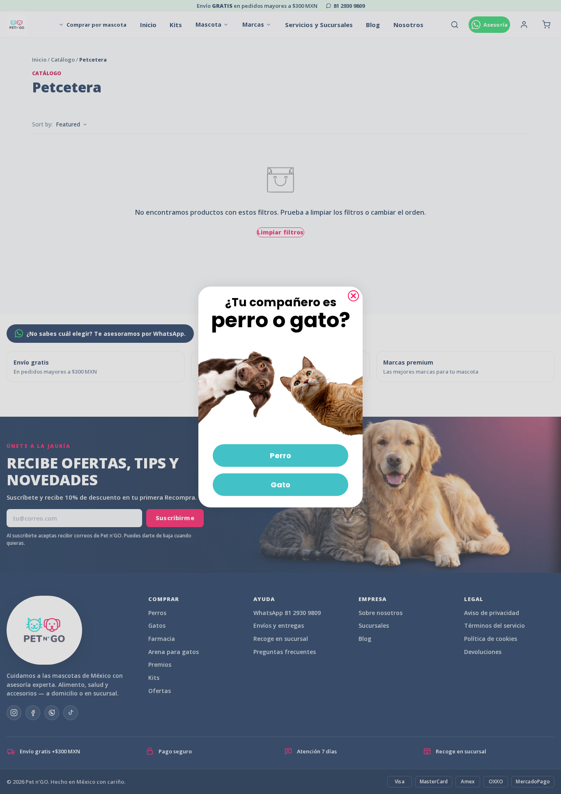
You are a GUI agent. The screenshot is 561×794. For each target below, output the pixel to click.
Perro (280, 455)
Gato (280, 485)
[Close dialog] (353, 296)
